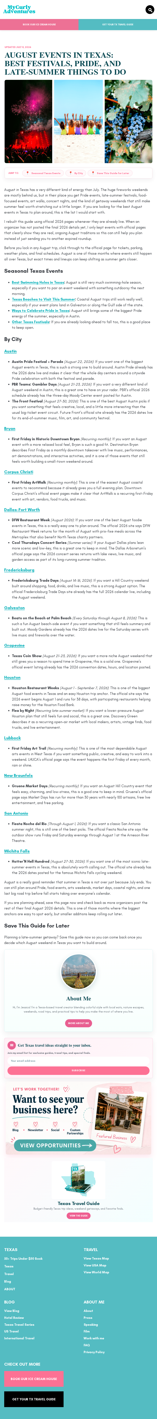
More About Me (78, 1023)
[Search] (150, 9)
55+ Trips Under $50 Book (23, 1258)
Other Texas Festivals (30, 322)
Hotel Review (14, 1318)
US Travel (11, 1331)
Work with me (94, 1338)
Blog (7, 1281)
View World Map (96, 1272)
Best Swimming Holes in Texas (38, 282)
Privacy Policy (94, 1352)
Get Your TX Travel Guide (117, 24)
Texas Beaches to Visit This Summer (43, 299)
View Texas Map (96, 1258)
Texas (8, 1266)
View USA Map (95, 1265)
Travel (9, 1274)
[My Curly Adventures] (72, 9)
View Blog (11, 1311)
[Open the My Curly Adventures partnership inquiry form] (78, 1118)
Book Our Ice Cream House (39, 24)
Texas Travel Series (19, 1324)
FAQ (87, 1345)
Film (87, 1331)
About (88, 1311)
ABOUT (9, 1289)
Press (88, 1318)
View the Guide (78, 1215)
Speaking (91, 1324)
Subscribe (79, 1070)
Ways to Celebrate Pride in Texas (40, 310)
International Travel (19, 1338)
